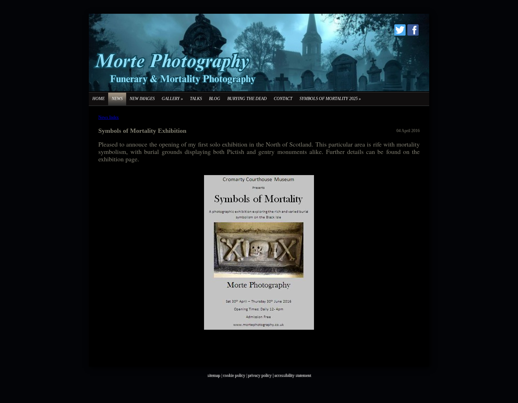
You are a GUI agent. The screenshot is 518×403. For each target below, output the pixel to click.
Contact (283, 98)
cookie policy (234, 375)
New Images (142, 98)
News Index (108, 117)
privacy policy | (261, 375)
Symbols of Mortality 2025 (330, 98)
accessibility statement (292, 375)
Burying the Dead (247, 98)
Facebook (413, 30)
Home (98, 98)
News (117, 98)
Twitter (400, 30)
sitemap (213, 375)
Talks (196, 98)
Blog (214, 98)
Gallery (172, 98)
